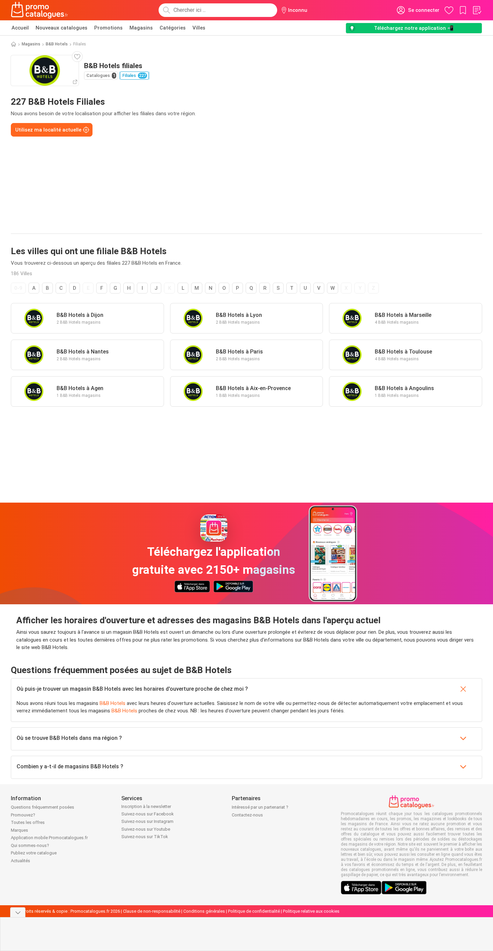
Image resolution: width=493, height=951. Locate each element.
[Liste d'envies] (476, 10)
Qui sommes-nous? (30, 845)
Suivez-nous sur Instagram (147, 821)
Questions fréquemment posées (42, 807)
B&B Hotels (57, 44)
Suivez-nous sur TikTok (144, 836)
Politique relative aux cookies (311, 911)
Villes (198, 28)
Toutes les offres (28, 822)
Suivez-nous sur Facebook (147, 813)
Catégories (173, 28)
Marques (19, 830)
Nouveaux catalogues (61, 28)
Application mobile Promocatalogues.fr (49, 837)
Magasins (141, 28)
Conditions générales (204, 911)
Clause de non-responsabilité (151, 911)
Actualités (20, 860)
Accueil (20, 28)
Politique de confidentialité (254, 911)
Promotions (108, 28)
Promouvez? (23, 814)
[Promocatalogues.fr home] (39, 10)
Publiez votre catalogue (34, 852)
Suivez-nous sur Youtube (145, 829)
